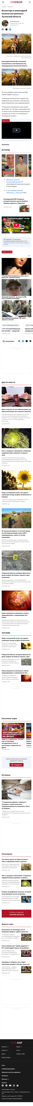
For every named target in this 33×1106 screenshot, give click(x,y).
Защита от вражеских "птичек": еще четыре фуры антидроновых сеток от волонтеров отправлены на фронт (13, 743)
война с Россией (7, 252)
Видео (18, 1047)
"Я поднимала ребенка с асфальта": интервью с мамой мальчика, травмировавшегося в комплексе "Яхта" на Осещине (16, 805)
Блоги (18, 1050)
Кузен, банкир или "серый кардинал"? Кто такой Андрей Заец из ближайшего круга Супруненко (15, 948)
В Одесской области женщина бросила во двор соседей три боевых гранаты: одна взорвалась (16, 575)
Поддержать (18, 765)
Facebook (11, 243)
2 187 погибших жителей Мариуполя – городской (14, 191)
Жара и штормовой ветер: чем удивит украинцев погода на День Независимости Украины (16, 495)
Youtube (16, 243)
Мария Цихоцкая (14, 21)
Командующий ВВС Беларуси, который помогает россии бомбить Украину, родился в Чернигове (15, 201)
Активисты (5, 1076)
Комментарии (9, 341)
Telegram (5, 243)
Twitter (21, 243)
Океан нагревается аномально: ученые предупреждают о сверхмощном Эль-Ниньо (15, 615)
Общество (10, 7)
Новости (4, 1050)
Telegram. (16, 94)
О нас (3, 1065)
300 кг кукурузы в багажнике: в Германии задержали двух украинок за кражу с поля (16, 453)
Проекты (4, 1047)
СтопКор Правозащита (8, 1069)
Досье (3, 1054)
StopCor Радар (6, 1057)
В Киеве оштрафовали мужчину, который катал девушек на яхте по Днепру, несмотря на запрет (16, 894)
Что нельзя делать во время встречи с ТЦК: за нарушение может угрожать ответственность (15, 861)
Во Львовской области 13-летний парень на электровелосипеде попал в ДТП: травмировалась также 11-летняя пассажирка (16, 534)
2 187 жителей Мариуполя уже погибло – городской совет (11, 331)
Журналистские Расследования (11, 1072)
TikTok (6, 244)
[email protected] (17, 1099)
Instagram (26, 243)
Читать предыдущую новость (11, 325)
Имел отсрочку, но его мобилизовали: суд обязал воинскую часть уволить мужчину (16, 410)
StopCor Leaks (7, 924)
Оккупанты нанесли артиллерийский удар (13, 181)
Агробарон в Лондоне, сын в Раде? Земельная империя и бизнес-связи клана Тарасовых (16, 964)
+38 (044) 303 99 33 (16, 915)
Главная (4, 7)
